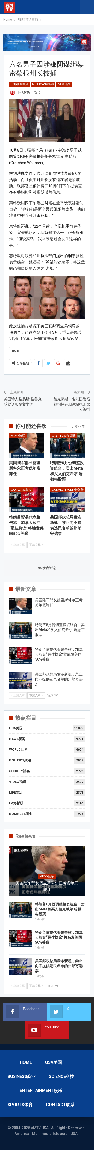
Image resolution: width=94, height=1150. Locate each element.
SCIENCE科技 (61, 1076)
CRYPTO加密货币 (63, 435)
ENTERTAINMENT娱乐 (41, 1090)
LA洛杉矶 (16, 803)
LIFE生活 (15, 792)
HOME (26, 1062)
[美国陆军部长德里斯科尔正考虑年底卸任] (26, 445)
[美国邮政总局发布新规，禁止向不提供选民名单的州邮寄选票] (67, 499)
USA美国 (16, 728)
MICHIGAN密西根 (43, 84)
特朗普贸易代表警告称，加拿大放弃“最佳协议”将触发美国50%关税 (59, 654)
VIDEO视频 (17, 782)
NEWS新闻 (64, 84)
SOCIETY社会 (19, 771)
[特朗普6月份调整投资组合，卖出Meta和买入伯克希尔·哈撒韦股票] (67, 445)
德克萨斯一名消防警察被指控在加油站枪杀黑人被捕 (72, 404)
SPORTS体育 (20, 1104)
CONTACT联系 (60, 1104)
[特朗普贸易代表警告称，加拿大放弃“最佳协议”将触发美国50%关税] (26, 499)
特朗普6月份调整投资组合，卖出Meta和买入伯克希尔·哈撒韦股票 (60, 630)
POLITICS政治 (20, 760)
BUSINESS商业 (20, 814)
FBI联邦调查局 (19, 84)
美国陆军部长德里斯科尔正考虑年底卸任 (47, 886)
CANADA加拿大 (21, 490)
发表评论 (49, 568)
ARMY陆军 (18, 435)
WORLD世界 (18, 750)
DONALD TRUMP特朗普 (68, 490)
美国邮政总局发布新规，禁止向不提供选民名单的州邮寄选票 (59, 679)
